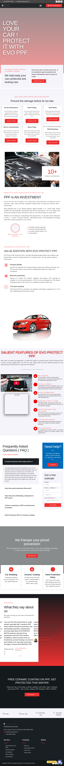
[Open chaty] (60, 762)
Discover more (10, 121)
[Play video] (15, 228)
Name (46, 482)
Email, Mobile (50, 488)
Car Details (49, 498)
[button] (40, 5)
